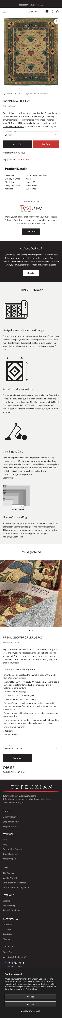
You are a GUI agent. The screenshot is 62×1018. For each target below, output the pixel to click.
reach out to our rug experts (38, 343)
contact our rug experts (13, 126)
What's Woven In (10, 878)
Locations (7, 929)
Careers (6, 900)
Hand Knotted (32, 185)
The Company (9, 873)
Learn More (31, 231)
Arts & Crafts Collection (36, 175)
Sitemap (6, 939)
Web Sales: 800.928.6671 (14, 957)
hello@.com (36, 5)
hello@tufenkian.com (12, 966)
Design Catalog (9, 817)
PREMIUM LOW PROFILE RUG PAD (22, 637)
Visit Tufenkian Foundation (14, 882)
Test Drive (46, 144)
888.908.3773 (24, 5)
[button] (4, 93)
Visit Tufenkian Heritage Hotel (16, 887)
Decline (30, 1004)
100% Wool (31, 188)
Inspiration (7, 924)
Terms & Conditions (11, 910)
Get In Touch (8, 952)
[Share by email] (27, 93)
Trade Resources (10, 854)
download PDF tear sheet (39, 94)
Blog (5, 844)
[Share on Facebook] (15, 93)
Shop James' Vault (11, 821)
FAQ (5, 839)
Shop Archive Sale (11, 826)
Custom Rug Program (12, 849)
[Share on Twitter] (19, 93)
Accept (30, 996)
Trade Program (9, 858)
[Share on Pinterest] (23, 93)
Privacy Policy (32, 989)
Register (31, 273)
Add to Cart (17, 144)
